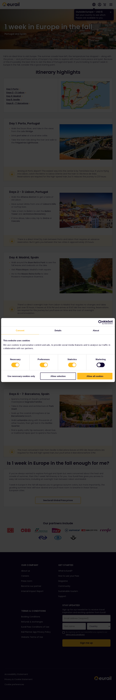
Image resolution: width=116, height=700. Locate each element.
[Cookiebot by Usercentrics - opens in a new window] (100, 322)
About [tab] (96, 330)
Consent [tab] (20, 330)
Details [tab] (58, 330)
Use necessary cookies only (21, 376)
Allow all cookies (95, 376)
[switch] (44, 365)
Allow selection (58, 376)
